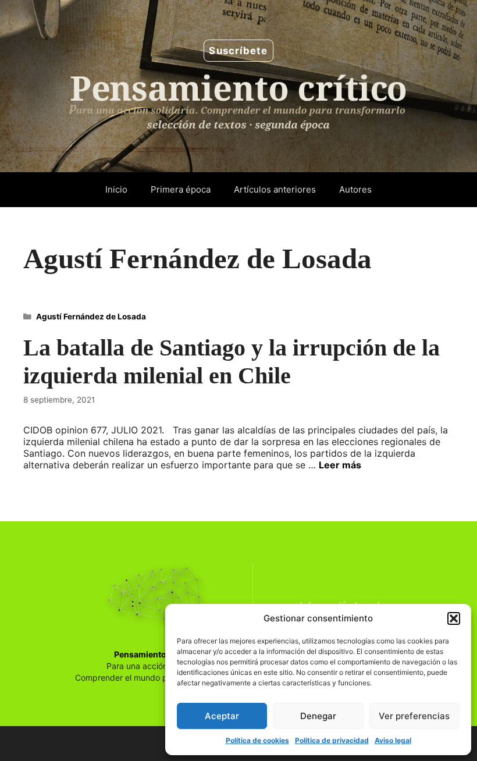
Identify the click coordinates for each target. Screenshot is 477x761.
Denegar (318, 715)
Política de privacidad (332, 740)
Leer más (340, 465)
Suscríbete (238, 50)
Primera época (181, 189)
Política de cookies (257, 740)
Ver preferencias (414, 715)
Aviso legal (393, 740)
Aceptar (222, 715)
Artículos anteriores (275, 189)
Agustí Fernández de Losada (91, 316)
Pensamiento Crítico (154, 654)
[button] (454, 618)
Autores (355, 189)
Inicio (116, 189)
